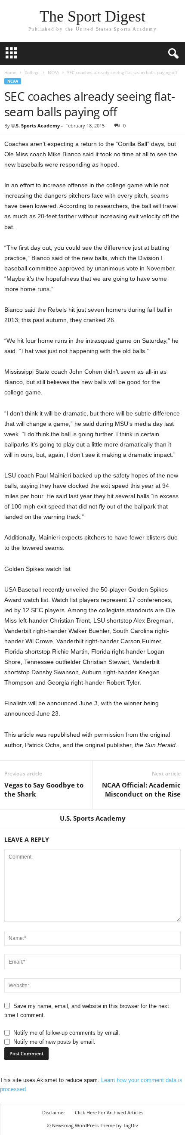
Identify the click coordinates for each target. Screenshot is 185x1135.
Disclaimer (53, 1112)
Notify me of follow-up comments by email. (66, 1033)
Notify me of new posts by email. (54, 1042)
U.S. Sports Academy (35, 125)
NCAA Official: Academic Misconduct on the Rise (141, 789)
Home (10, 72)
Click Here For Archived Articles (109, 1112)
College (32, 72)
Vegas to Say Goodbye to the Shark (43, 789)
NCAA (53, 72)
